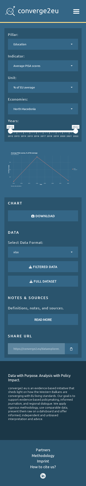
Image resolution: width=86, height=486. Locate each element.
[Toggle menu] (76, 11)
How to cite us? (43, 467)
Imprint (43, 461)
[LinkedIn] (43, 476)
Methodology (43, 455)
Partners (43, 450)
